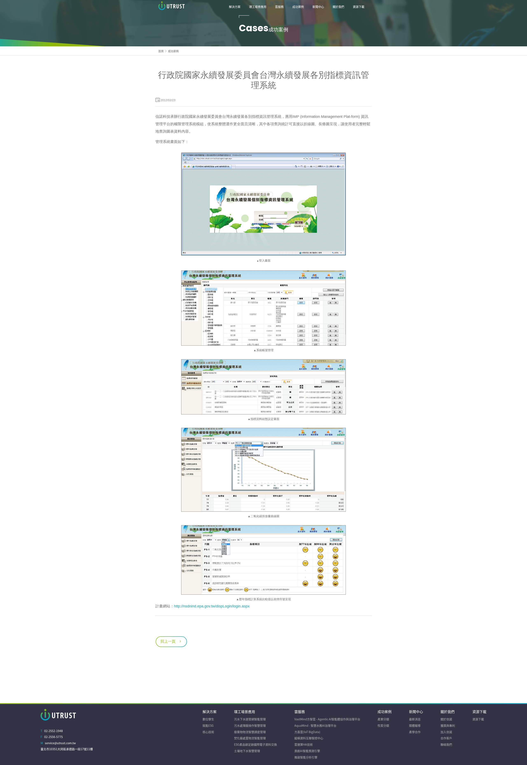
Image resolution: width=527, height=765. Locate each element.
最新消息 (415, 719)
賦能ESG (208, 725)
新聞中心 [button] (318, 7)
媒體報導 (415, 725)
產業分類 (383, 719)
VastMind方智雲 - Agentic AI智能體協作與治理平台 (327, 719)
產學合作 (415, 732)
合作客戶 (446, 738)
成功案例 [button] (298, 7)
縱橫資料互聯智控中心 (308, 738)
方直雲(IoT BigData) (307, 732)
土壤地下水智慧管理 (247, 751)
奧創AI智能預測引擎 (307, 751)
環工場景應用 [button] (257, 7)
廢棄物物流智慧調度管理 (250, 732)
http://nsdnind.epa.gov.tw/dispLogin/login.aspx (212, 606)
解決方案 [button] (234, 7)
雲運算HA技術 (303, 744)
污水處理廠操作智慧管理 (250, 725)
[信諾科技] (189, 6)
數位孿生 (208, 719)
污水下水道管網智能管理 (250, 719)
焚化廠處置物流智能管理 (250, 738)
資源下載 (478, 719)
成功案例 (173, 51)
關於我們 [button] (338, 7)
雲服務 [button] (279, 7)
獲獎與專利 (448, 725)
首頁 (161, 51)
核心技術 (208, 732)
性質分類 (383, 725)
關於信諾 (446, 719)
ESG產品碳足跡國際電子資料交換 (255, 744)
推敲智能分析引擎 (305, 757)
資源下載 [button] (358, 7)
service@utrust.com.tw (60, 743)
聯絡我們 (446, 744)
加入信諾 (446, 732)
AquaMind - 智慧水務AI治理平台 (315, 725)
